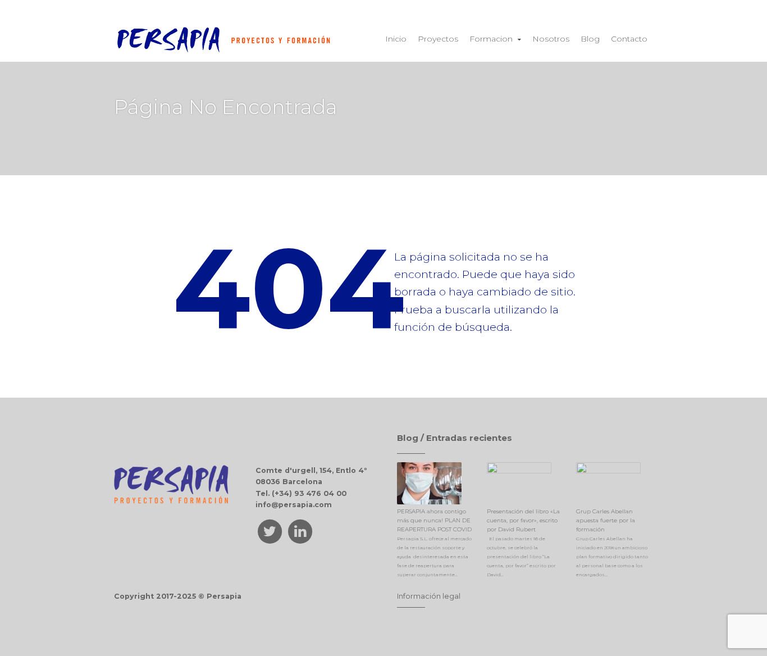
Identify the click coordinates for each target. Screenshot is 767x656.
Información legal (428, 596)
